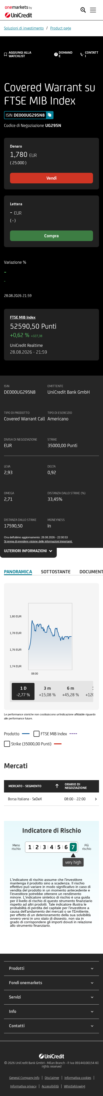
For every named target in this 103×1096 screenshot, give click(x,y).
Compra (51, 235)
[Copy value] (49, 115)
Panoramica (18, 571)
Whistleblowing (74, 1086)
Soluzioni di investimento (24, 28)
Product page (60, 28)
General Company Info (24, 1078)
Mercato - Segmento (25, 786)
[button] (23, 691)
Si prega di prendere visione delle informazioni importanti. (38, 541)
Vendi (51, 178)
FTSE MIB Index (23, 317)
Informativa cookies (77, 1078)
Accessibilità (50, 1086)
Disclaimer (52, 1078)
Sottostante (55, 571)
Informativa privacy (23, 1086)
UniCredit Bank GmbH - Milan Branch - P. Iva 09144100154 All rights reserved (57, 1064)
